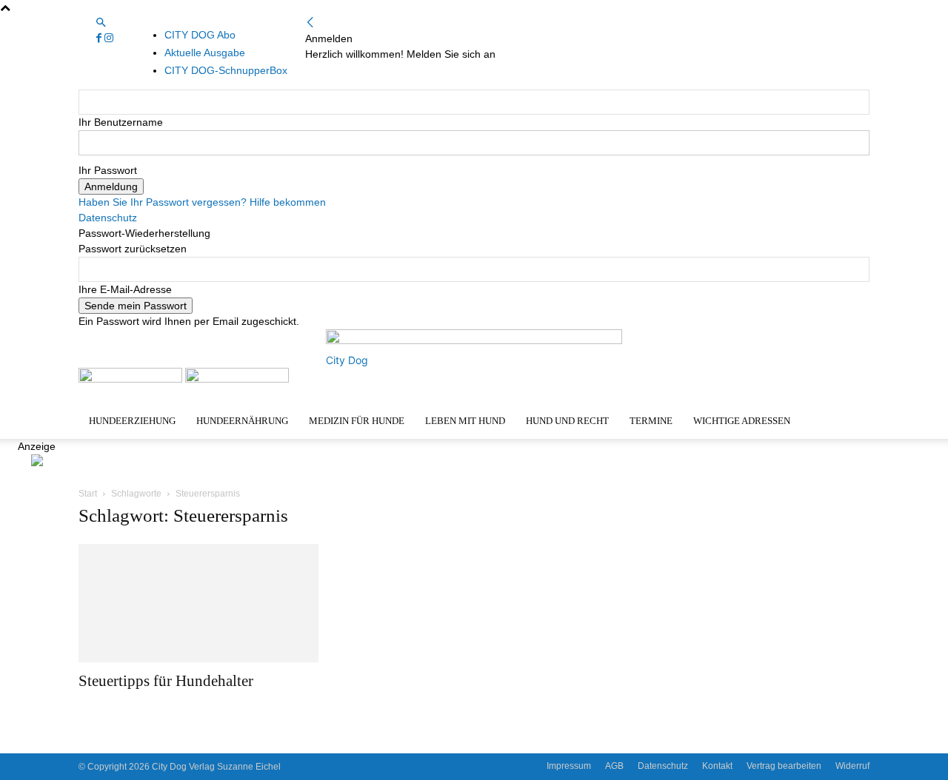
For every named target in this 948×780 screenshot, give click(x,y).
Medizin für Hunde (356, 420)
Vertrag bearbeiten (784, 766)
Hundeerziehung (132, 420)
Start (88, 493)
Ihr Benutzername (121, 122)
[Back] (310, 23)
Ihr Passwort (108, 170)
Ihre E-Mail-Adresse (125, 289)
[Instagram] (108, 38)
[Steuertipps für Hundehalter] (198, 603)
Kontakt (717, 766)
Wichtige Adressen (741, 420)
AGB (614, 766)
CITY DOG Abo (200, 35)
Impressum (569, 766)
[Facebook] (100, 38)
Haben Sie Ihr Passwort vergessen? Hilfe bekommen (202, 202)
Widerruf (852, 766)
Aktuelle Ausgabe (204, 52)
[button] (100, 23)
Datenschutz (108, 217)
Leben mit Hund (465, 420)
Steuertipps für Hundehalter (166, 681)
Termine (651, 420)
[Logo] (132, 379)
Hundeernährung (242, 420)
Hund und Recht (567, 420)
